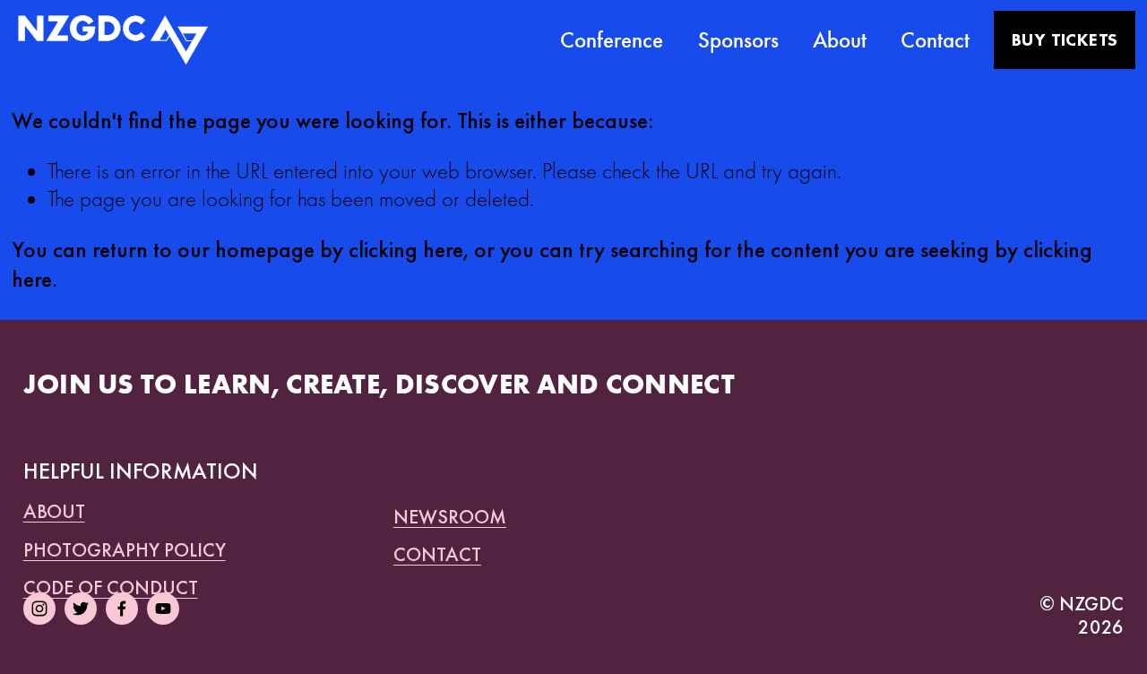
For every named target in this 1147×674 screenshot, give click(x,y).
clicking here (406, 249)
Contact (935, 40)
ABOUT (54, 512)
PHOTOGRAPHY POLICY (124, 551)
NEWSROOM (449, 518)
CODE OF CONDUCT (110, 588)
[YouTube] (163, 608)
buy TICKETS (1064, 40)
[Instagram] (39, 608)
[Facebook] (122, 608)
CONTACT (437, 555)
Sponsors (738, 40)
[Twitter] (81, 608)
